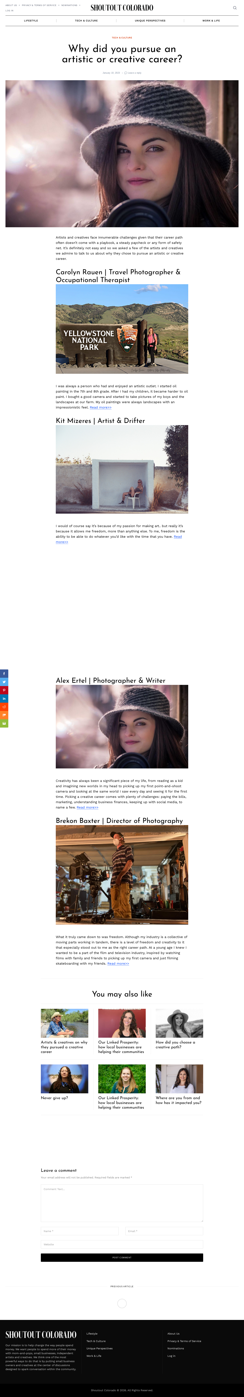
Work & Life (211, 20)
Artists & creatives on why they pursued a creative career (64, 1047)
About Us (11, 5)
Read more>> (101, 407)
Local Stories (122, 1318)
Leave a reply (135, 73)
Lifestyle (31, 20)
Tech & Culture (86, 20)
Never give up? (54, 1098)
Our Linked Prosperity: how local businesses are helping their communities (121, 1047)
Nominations (69, 5)
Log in (9, 10)
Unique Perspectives (150, 20)
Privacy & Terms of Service (39, 5)
